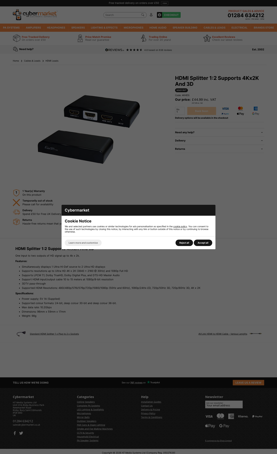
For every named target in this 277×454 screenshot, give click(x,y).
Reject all (184, 242)
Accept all (203, 242)
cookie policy (180, 226)
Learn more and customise (83, 242)
